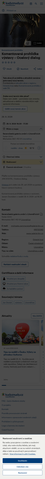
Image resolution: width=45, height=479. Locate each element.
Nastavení (22, 473)
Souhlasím (22, 461)
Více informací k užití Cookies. (23, 454)
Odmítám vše (22, 467)
